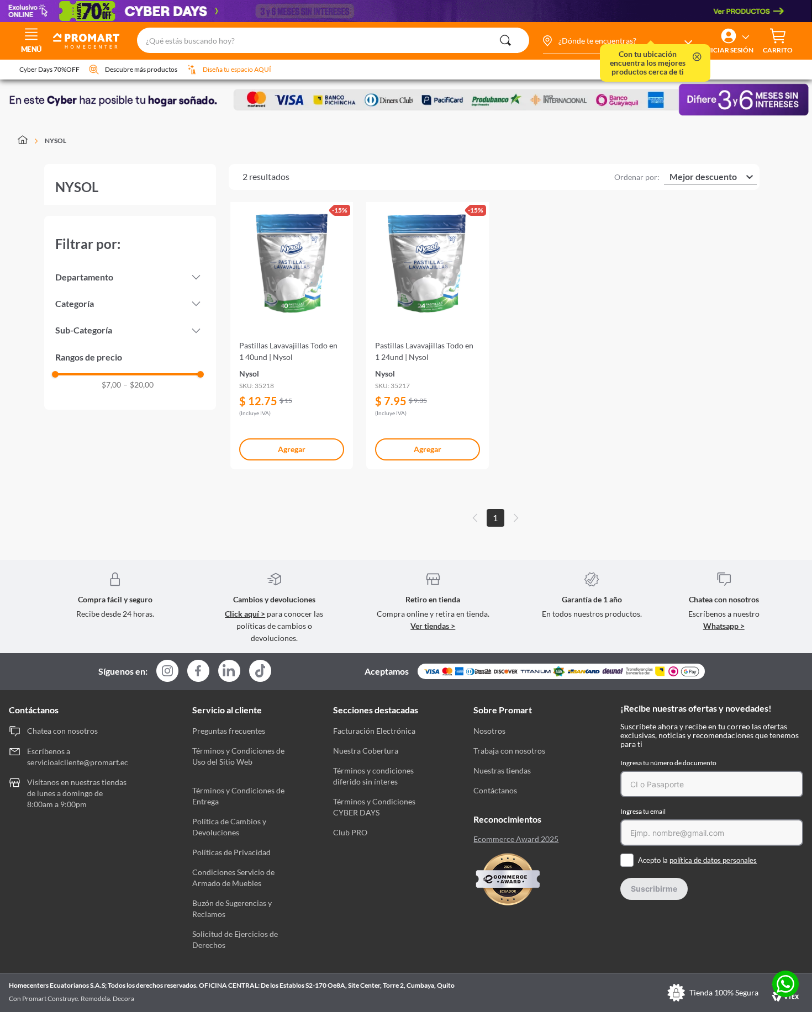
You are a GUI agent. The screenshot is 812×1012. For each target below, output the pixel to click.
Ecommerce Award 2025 (515, 839)
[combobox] (333, 41)
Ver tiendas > (432, 625)
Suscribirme (654, 888)
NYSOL (55, 140)
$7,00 (111, 384)
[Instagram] (167, 672)
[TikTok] (260, 671)
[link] (291, 331)
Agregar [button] (291, 449)
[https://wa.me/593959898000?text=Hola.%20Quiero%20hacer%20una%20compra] (785, 985)
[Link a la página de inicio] (29, 140)
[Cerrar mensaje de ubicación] (697, 57)
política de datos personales (713, 860)
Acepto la (697, 860)
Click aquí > (245, 613)
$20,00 (138, 384)
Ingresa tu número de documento (668, 763)
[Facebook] (198, 672)
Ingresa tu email (643, 811)
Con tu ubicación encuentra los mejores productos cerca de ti (648, 63)
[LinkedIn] (229, 671)
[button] (617, 41)
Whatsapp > (724, 625)
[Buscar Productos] (505, 40)
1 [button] (495, 518)
